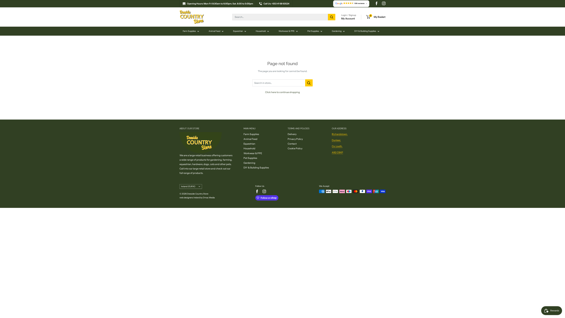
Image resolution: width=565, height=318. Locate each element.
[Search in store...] (309, 82)
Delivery (292, 134)
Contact (292, 143)
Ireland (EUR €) (188, 186)
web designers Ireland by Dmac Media (197, 197)
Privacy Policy (295, 139)
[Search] (331, 17)
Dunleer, (336, 140)
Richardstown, (340, 134)
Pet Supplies (313, 31)
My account (348, 18)
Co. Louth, (337, 146)
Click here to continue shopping (282, 92)
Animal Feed (214, 31)
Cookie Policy (295, 148)
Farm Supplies (189, 31)
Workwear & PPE (287, 31)
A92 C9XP (337, 152)
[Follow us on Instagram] (383, 4)
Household (261, 31)
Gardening (337, 31)
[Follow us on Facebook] (376, 4)
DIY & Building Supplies (365, 31)
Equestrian (238, 31)
